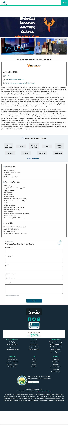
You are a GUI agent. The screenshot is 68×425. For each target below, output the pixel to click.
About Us (55, 356)
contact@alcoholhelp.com (34, 336)
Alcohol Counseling (34, 349)
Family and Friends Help (55, 342)
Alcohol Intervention (55, 344)
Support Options (56, 339)
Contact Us (56, 369)
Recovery (34, 364)
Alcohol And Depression (12, 362)
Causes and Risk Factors (12, 349)
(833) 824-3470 (34, 334)
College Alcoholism (12, 359)
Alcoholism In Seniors (12, 364)
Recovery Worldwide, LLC (44, 391)
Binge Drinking (12, 347)
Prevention (34, 367)
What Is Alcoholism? (12, 339)
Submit (34, 301)
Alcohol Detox (34, 342)
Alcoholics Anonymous (56, 347)
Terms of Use (55, 359)
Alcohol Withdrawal (12, 344)
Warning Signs (12, 342)
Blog (34, 356)
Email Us (8, 76)
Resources (12, 356)
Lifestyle (34, 359)
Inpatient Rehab (34, 344)
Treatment (34, 339)
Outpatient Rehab (34, 347)
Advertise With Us (55, 372)
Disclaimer (55, 364)
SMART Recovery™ (55, 349)
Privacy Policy (55, 362)
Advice (34, 362)
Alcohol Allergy (12, 367)
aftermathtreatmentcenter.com (14, 79)
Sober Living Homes (55, 352)
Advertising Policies (56, 367)
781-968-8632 (11, 71)
